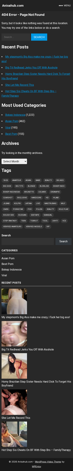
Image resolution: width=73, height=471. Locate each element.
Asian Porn (11, 121)
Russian (22, 215)
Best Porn (11, 134)
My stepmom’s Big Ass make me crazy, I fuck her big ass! (36, 317)
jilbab (6, 203)
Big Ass (60, 180)
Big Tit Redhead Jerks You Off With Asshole (31, 67)
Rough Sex (8, 215)
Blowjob (44, 186)
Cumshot (8, 198)
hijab (56, 198)
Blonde (31, 186)
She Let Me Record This (19, 85)
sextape (35, 215)
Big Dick (7, 186)
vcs (64, 221)
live (38, 203)
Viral (8, 127)
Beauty (48, 180)
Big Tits (19, 186)
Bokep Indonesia (15, 114)
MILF (63, 203)
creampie (55, 192)
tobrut (34, 221)
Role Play (63, 209)
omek (5, 209)
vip (48, 226)
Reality (50, 209)
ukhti (55, 221)
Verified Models (34, 226)
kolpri (17, 203)
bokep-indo (59, 186)
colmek (42, 192)
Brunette (29, 192)
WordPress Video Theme (48, 461)
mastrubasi (50, 203)
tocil (45, 221)
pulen (39, 209)
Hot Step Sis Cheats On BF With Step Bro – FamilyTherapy (36, 450)
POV (30, 209)
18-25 (5, 180)
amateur (16, 180)
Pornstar (18, 209)
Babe (38, 180)
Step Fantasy (10, 221)
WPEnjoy (36, 466)
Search (6, 235)
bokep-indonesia (11, 192)
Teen (23, 221)
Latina (28, 203)
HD (47, 198)
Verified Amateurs (12, 226)
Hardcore (36, 198)
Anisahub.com (13, 5)
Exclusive (22, 198)
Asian (28, 180)
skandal (48, 215)
